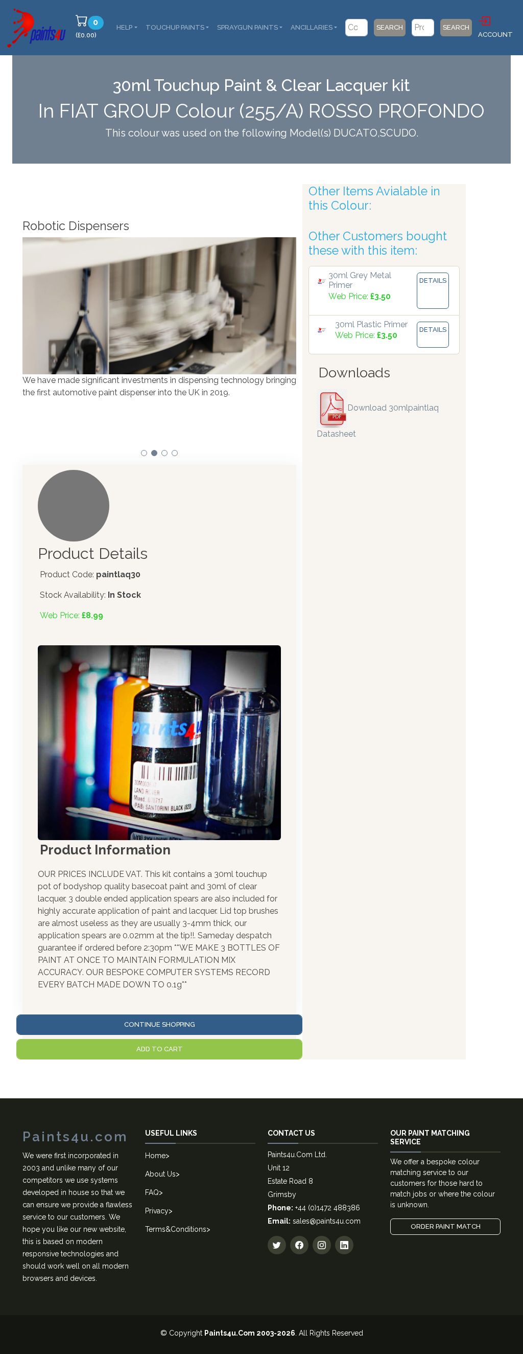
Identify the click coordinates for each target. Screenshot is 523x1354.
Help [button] (124, 27)
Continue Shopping (159, 1024)
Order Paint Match (446, 1226)
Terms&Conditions (175, 1229)
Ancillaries (311, 27)
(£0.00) (91, 28)
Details (432, 280)
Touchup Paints (175, 27)
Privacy (157, 1211)
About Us (160, 1174)
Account (495, 34)
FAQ (152, 1192)
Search (389, 27)
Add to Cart (159, 1049)
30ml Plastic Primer (371, 324)
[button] (144, 453)
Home (155, 1156)
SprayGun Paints (247, 27)
